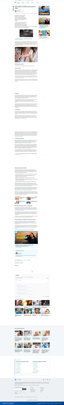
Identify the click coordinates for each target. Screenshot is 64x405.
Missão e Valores (42, 387)
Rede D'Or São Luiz (44, 403)
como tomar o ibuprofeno (22, 118)
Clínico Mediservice (35, 365)
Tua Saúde (16, 0)
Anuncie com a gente (32, 391)
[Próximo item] (37, 13)
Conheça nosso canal (43, 379)
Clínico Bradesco (35, 364)
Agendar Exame (24, 0)
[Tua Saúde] (17, 2)
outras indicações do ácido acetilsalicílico (25, 142)
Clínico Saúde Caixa (35, 369)
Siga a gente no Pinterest (49, 379)
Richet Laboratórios (56, 403)
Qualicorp (60, 403)
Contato (41, 391)
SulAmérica (52, 403)
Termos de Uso (42, 390)
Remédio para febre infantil (24, 13)
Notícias (32, 0)
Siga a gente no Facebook (47, 379)
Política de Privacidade (32, 390)
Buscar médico (19, 0)
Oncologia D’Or (48, 403)
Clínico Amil (34, 368)
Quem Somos (31, 387)
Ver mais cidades (18, 372)
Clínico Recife (18, 368)
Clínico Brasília (18, 365)
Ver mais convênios (35, 372)
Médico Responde (28, 0)
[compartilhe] (13, 6)
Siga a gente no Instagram (45, 379)
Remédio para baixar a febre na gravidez (35, 13)
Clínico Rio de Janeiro (19, 364)
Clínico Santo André (18, 369)
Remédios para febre (17, 13)
